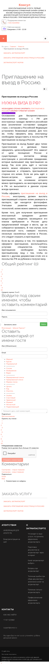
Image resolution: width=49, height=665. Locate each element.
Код (7, 389)
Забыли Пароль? (19, 328)
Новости (21, 46)
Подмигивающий (12, 407)
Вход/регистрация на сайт (11, 540)
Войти (43, 324)
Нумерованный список (14, 380)
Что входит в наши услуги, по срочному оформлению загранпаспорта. (36, 538)
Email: (4, 353)
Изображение (11, 371)
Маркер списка (11, 382)
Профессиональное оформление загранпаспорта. (35, 600)
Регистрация (6, 328)
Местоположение (8, 416)
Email (4, 476)
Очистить (9, 391)
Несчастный (10, 404)
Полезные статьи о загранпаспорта (35, 591)
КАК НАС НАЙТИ (10, 615)
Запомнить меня (10, 324)
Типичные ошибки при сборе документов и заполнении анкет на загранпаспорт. (36, 580)
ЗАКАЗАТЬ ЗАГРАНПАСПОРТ (14, 53)
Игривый (9, 402)
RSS (3, 479)
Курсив (8, 361)
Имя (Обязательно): (9, 346)
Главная (13, 46)
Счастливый (10, 398)
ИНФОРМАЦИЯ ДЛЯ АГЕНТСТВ (11, 532)
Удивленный (10, 400)
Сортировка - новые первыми (13, 472)
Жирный (9, 359)
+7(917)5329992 (13, 23)
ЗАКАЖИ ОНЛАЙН (8, 113)
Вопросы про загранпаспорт (33, 570)
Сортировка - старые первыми (13, 470)
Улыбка (9, 395)
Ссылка (9, 368)
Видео (8, 373)
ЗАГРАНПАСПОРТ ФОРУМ (13, 62)
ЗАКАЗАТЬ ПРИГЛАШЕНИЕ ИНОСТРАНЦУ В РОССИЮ (23, 58)
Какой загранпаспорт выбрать (36, 562)
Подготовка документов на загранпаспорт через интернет (36, 551)
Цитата (9, 386)
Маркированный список (15, 377)
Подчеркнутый (11, 364)
